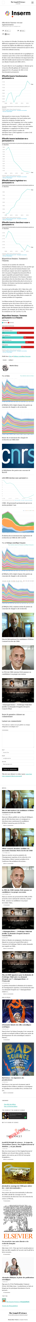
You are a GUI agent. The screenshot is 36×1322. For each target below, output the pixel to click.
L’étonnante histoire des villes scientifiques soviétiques (16, 1026)
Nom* (3, 749)
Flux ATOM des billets (10, 1106)
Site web (4, 761)
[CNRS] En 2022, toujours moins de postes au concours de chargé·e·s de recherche (17, 608)
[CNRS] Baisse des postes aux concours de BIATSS (16, 471)
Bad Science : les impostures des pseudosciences (13, 1079)
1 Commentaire (6, 905)
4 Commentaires (6, 1292)
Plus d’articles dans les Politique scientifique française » (21, 544)
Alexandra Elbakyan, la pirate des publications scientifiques (18, 1278)
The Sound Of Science (18, 2)
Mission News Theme (13, 1319)
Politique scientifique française (22, 356)
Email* (3, 755)
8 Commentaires (6, 1254)
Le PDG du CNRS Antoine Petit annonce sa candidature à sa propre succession (17, 891)
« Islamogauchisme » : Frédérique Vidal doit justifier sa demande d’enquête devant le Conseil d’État (17, 933)
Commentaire (5, 730)
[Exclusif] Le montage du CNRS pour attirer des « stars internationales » (17, 1187)
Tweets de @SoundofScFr (10, 1306)
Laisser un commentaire (8, 825)
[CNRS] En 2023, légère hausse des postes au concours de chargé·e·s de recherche (17, 406)
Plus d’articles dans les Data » (27, 375)
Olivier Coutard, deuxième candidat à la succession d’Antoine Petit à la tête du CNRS (17, 849)
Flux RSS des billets (10, 1104)
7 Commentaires (6, 1201)
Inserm (4, 360)
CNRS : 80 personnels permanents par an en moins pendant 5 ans (17, 504)
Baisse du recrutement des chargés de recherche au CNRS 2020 (15, 439)
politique (11, 360)
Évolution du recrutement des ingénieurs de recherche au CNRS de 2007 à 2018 (17, 537)
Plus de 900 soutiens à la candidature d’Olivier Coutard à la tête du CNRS (18, 811)
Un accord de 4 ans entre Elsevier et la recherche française (15, 1242)
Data (10, 356)
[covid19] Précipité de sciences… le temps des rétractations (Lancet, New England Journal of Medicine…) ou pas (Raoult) (18, 1144)
